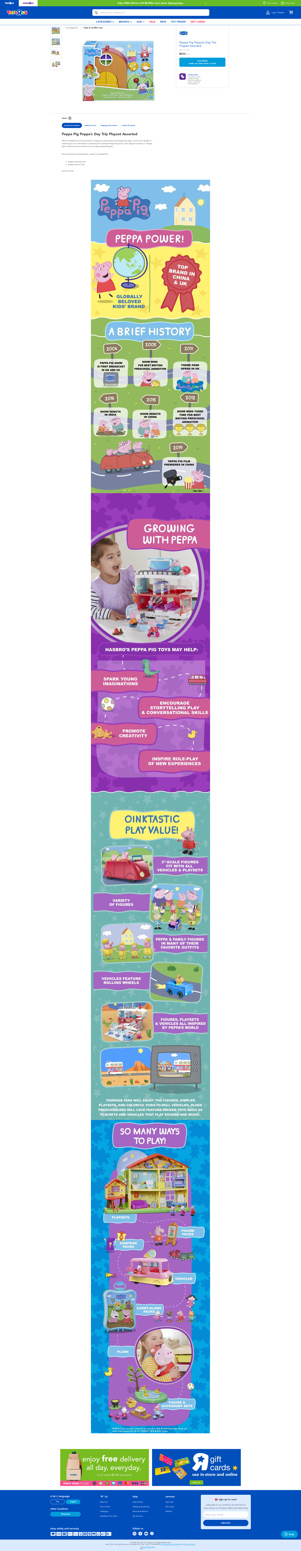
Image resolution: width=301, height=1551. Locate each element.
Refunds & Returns (140, 1511)
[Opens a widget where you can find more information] (289, 1534)
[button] (95, 3)
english (73, 1502)
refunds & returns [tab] (128, 125)
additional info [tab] (90, 125)
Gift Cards (170, 1507)
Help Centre (138, 1502)
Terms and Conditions (171, 1544)
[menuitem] (105, 22)
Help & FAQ (290, 3)
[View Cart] (291, 12)
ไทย (57, 1502)
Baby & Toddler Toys (93, 27)
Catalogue (104, 1511)
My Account (138, 1516)
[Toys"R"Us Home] (17, 13)
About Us (104, 1502)
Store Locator (272, 3)
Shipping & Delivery (141, 1507)
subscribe (226, 1523)
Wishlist (169, 1511)
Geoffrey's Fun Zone (108, 1516)
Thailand (65, 1514)
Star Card (169, 1502)
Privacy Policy (189, 1544)
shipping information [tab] (108, 125)
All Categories (72, 27)
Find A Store (105, 1507)
